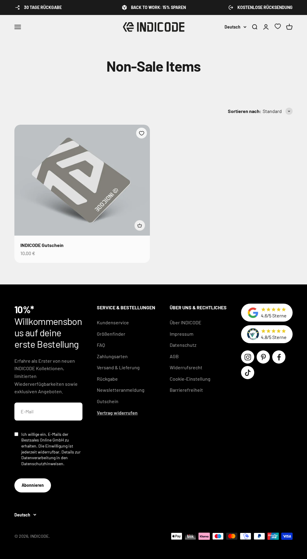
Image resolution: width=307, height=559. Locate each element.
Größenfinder (111, 334)
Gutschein (107, 401)
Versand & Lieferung (118, 367)
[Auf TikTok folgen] (247, 372)
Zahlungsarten (112, 356)
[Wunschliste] (277, 27)
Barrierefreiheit (186, 390)
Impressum (181, 334)
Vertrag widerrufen (117, 412)
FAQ (101, 345)
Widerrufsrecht (186, 367)
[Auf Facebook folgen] (278, 357)
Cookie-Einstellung (190, 379)
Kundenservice (113, 322)
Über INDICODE (185, 322)
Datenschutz (183, 345)
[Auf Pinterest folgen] (263, 357)
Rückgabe (107, 379)
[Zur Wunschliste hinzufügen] (141, 133)
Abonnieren (33, 485)
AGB (174, 356)
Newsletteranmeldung (121, 390)
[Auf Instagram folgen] (247, 357)
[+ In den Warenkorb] (139, 225)
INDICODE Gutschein (42, 245)
